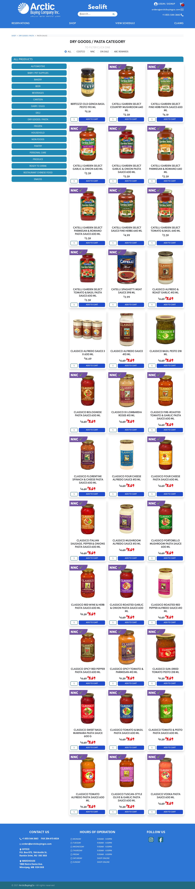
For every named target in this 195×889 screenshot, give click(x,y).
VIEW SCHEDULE (125, 23)
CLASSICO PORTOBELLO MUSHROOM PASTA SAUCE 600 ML (165, 543)
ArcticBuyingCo (26, 885)
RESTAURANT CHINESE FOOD (38, 172)
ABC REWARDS (121, 51)
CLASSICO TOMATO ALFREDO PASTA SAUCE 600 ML (87, 797)
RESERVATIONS (21, 23)
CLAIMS (178, 23)
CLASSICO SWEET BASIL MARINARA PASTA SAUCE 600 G (88, 733)
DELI (38, 112)
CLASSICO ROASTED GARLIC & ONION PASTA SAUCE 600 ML (126, 608)
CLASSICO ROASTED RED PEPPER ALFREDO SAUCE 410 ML (165, 608)
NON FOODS (38, 139)
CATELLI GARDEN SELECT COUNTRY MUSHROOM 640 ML (126, 107)
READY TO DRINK (38, 165)
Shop (14, 36)
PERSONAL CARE (38, 152)
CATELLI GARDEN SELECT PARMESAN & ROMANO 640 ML (165, 169)
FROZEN (38, 126)
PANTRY (38, 145)
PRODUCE (38, 159)
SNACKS (38, 179)
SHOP (72, 23)
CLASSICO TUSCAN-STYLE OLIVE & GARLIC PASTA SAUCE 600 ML (126, 797)
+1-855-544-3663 (30, 838)
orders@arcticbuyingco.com (37, 843)
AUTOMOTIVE (38, 66)
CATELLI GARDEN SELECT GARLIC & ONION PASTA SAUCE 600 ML (126, 169)
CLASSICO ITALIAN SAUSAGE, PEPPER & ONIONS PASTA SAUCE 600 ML (88, 543)
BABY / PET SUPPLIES (38, 72)
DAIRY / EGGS (38, 106)
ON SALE (104, 51)
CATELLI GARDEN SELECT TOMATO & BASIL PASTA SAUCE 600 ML (87, 292)
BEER (38, 86)
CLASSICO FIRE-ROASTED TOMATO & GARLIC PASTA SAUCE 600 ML (165, 415)
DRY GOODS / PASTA (26, 36)
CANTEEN (38, 99)
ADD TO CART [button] (92, 119)
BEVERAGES (38, 92)
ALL (69, 51)
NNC (92, 51)
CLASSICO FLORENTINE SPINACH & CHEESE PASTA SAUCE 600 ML (87, 479)
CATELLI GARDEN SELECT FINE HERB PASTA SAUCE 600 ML (166, 107)
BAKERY (38, 79)
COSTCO (81, 51)
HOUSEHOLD (38, 132)
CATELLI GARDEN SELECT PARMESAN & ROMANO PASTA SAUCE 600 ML (87, 231)
